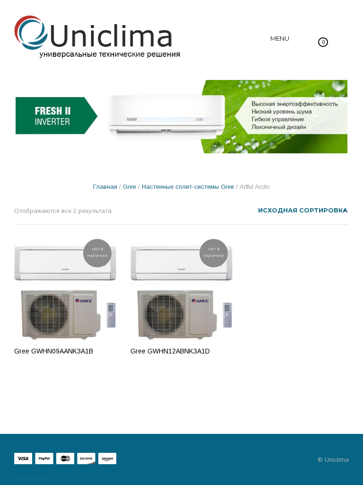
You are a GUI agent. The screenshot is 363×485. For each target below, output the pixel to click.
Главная (105, 186)
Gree (129, 186)
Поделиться (31, 477)
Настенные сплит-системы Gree (188, 186)
